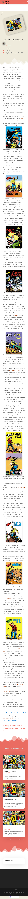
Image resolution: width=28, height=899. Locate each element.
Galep (12, 52)
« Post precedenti (7, 839)
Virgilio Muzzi (15, 53)
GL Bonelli (16, 52)
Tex (10, 53)
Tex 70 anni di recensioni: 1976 (10, 828)
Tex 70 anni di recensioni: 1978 (10, 771)
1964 (24, 712)
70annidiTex (8, 45)
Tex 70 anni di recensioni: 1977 (10, 799)
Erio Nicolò (8, 52)
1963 (21, 712)
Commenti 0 (8, 50)
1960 (11, 712)
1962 (17, 712)
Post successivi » (21, 839)
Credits (18, 892)
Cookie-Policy (16, 893)
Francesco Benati (14, 43)
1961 (14, 712)
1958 (4, 712)
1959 (7, 712)
